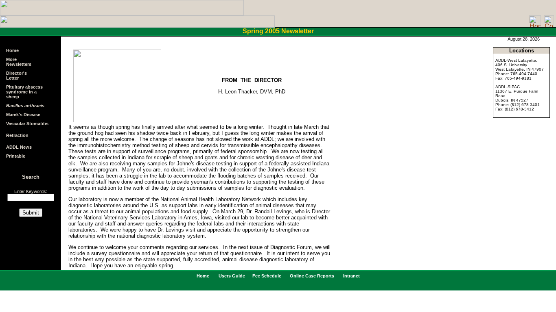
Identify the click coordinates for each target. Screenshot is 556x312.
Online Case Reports (311, 275)
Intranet (351, 275)
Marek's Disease (23, 114)
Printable (15, 156)
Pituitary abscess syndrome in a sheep (24, 91)
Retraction (17, 135)
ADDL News (19, 147)
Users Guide (232, 275)
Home (12, 50)
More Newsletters (18, 62)
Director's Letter (16, 75)
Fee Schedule (267, 275)
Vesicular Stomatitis (27, 123)
